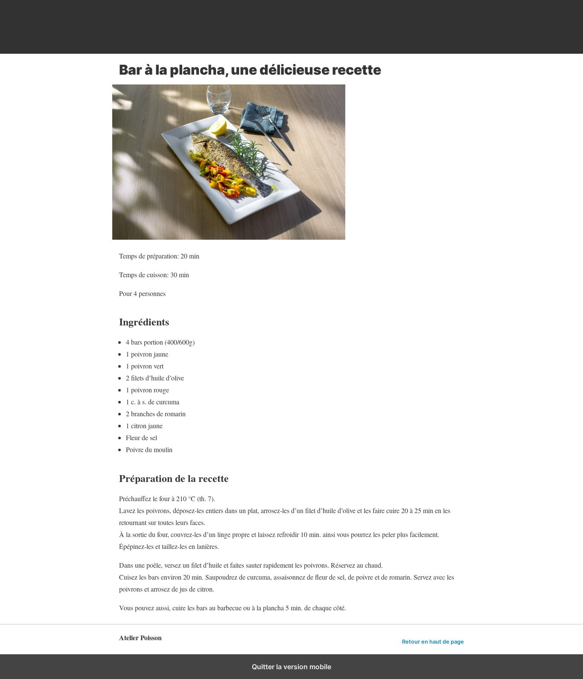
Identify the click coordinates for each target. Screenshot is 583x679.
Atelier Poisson (183, 27)
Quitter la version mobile (291, 666)
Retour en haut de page (433, 641)
